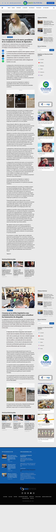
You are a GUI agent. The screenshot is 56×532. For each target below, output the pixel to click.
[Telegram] (3, 59)
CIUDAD (13, 7)
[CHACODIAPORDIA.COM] (32, 3)
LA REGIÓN (25, 7)
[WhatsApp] (3, 61)
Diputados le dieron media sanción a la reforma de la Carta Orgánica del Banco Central (48, 31)
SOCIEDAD (5, 496)
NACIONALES (31, 7)
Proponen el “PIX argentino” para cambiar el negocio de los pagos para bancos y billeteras (18, 272)
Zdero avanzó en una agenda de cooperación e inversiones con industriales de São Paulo (49, 23)
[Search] (53, 8)
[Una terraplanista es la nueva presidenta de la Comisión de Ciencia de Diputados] (18, 24)
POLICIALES (38, 7)
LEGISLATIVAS (4, 268)
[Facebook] (3, 51)
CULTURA (10, 496)
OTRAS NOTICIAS (25, 498)
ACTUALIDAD (45, 7)
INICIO (9, 7)
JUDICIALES (31, 496)
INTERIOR (19, 7)
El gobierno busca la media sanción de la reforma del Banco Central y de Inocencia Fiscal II (7, 272)
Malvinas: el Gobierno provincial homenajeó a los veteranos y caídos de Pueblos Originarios (48, 39)
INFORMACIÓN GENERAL (23, 496)
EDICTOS (32, 498)
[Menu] (2, 8)
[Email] (3, 56)
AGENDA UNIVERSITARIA (46, 496)
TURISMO (15, 496)
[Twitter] (3, 53)
